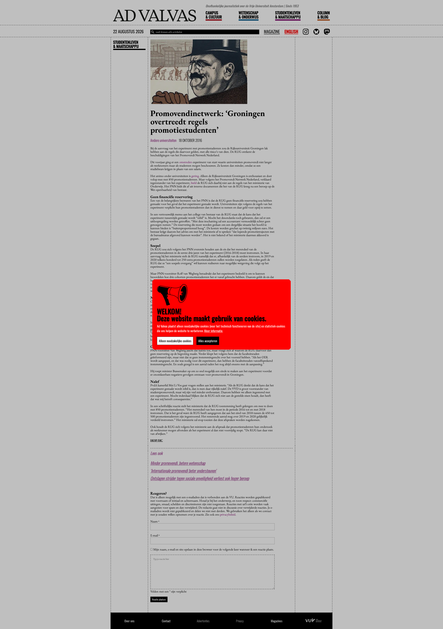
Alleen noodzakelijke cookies (175, 341)
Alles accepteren (207, 341)
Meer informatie (213, 331)
